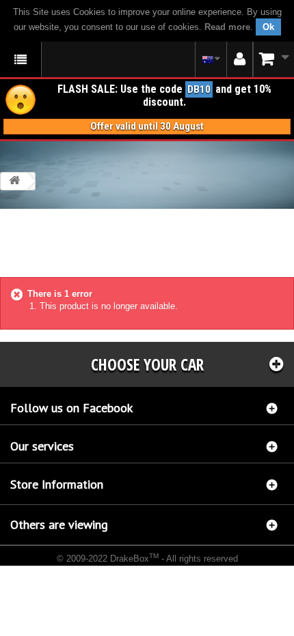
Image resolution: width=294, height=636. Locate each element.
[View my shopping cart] (273, 59)
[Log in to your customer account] (239, 59)
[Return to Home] (14, 181)
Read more (227, 27)
